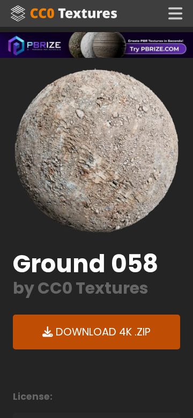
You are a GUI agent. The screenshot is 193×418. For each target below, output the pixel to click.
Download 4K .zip (102, 332)
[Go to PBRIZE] (96, 44)
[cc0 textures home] (64, 13)
